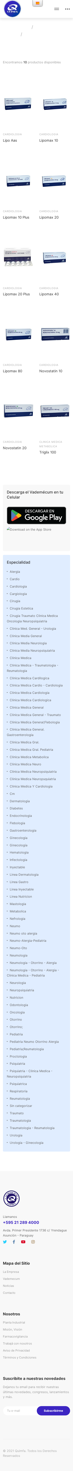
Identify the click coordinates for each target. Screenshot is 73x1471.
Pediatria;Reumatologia (27, 1049)
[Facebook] (14, 1242)
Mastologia (18, 904)
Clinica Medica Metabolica (29, 757)
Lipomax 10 (48, 140)
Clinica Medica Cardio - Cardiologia (36, 685)
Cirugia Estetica (21, 608)
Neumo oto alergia (23, 933)
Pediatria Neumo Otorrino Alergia (34, 1042)
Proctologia (18, 1056)
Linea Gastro (19, 882)
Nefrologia (17, 919)
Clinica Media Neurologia (28, 643)
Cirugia (15, 601)
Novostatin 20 (14, 448)
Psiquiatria (17, 1064)
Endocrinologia (21, 816)
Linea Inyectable (22, 889)
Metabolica (18, 911)
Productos (45, 27)
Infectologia (18, 860)
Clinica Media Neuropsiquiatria (32, 650)
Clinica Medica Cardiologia (29, 693)
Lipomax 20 (49, 217)
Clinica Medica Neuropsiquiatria (33, 771)
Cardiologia (18, 586)
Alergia (15, 572)
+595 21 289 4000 (21, 1222)
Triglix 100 (47, 452)
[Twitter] (5, 1242)
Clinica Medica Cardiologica (30, 700)
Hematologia (19, 852)
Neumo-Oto (18, 948)
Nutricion (16, 997)
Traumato (17, 1113)
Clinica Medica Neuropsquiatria (33, 779)
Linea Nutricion (21, 896)
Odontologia (19, 1005)
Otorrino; (16, 1027)
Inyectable (17, 867)
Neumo (15, 926)
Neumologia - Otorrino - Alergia (33, 963)
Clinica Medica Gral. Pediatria (31, 750)
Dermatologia (20, 801)
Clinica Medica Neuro (25, 764)
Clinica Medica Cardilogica (29, 678)
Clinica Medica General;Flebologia (35, 722)
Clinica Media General (26, 636)
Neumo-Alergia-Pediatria (28, 941)
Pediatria (16, 1034)
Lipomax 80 (12, 371)
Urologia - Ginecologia (26, 1143)
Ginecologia (18, 838)
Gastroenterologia (23, 830)
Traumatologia (20, 1120)
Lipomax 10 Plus (16, 217)
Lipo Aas (10, 140)
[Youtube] (23, 1242)
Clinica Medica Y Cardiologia (31, 786)
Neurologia (18, 983)
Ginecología (18, 845)
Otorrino (16, 1019)
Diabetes (16, 808)
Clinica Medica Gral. (24, 742)
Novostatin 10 (50, 371)
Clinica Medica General (27, 707)
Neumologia (18, 955)
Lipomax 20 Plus (16, 294)
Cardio (15, 579)
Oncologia (17, 1012)
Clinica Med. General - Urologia (33, 628)
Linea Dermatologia (24, 874)
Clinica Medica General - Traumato (35, 715)
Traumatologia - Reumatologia (32, 1128)
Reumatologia (20, 1098)
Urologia (16, 1135)
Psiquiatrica (18, 1084)
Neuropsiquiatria (22, 990)
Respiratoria (18, 1091)
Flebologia (17, 823)
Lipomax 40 (49, 294)
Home (23, 27)
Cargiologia (18, 594)
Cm (12, 794)
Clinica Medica (20, 658)
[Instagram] (33, 1242)
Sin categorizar (21, 1106)
